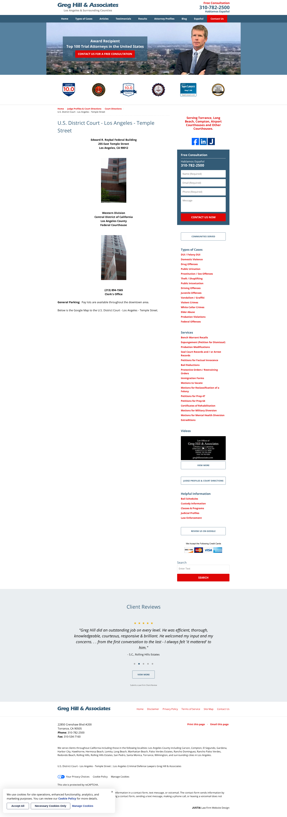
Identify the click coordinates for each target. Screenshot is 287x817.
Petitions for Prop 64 (193, 401)
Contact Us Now (203, 217)
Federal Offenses (191, 321)
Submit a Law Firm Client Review (143, 685)
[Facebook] (195, 141)
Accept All (17, 805)
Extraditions (188, 420)
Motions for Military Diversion (199, 410)
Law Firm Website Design (210, 807)
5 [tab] (152, 664)
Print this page (196, 724)
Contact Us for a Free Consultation (105, 54)
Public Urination (190, 269)
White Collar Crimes (192, 307)
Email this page (219, 724)
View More (144, 674)
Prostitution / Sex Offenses (197, 273)
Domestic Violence (192, 259)
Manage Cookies (120, 776)
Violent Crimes (189, 302)
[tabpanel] (143, 639)
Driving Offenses (191, 288)
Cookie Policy (100, 776)
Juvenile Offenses (191, 293)
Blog (184, 18)
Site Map (208, 709)
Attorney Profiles (164, 18)
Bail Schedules (189, 498)
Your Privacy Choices (78, 776)
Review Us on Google (203, 531)
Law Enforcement (191, 517)
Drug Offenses (189, 264)
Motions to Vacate (192, 383)
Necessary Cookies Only (50, 805)
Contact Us (217, 18)
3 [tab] (143, 664)
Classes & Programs (192, 508)
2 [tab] (139, 664)
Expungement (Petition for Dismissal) (203, 342)
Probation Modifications (195, 347)
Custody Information (193, 503)
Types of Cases (83, 18)
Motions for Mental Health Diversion (203, 415)
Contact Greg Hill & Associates (214, 7)
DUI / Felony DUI (190, 254)
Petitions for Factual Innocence (199, 360)
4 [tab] (148, 664)
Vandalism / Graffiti (192, 297)
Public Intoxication (192, 283)
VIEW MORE (203, 465)
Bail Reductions (190, 365)
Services (187, 332)
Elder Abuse (188, 312)
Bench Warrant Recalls (194, 337)
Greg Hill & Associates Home (88, 7)
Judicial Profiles (190, 513)
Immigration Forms (192, 378)
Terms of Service (190, 709)
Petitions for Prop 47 (193, 396)
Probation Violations (193, 316)
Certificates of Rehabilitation (198, 405)
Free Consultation (194, 155)
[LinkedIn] (203, 141)
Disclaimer (153, 709)
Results (142, 18)
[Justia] (211, 141)
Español (198, 18)
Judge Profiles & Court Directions (203, 480)
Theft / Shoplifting (192, 278)
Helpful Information (196, 494)
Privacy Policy (170, 709)
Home (64, 18)
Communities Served (203, 236)
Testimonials (123, 18)
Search (203, 577)
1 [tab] (134, 664)
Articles (104, 18)
